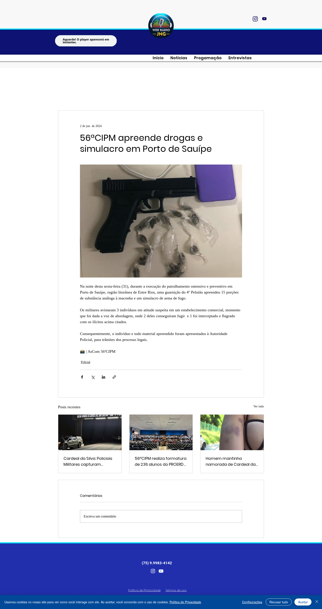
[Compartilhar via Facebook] (82, 377)
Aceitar (303, 602)
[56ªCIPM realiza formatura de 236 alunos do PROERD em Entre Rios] (161, 432)
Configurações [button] (252, 602)
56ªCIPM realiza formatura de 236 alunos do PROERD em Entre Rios (160, 461)
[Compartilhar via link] (114, 377)
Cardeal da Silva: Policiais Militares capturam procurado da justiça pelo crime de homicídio (89, 461)
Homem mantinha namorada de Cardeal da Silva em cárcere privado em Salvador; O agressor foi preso (231, 461)
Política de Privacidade (185, 602)
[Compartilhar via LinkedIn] (103, 377)
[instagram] (255, 18)
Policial (85, 362)
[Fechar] (316, 601)
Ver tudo (258, 406)
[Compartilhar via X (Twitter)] (93, 377)
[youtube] (264, 18)
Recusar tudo (278, 602)
